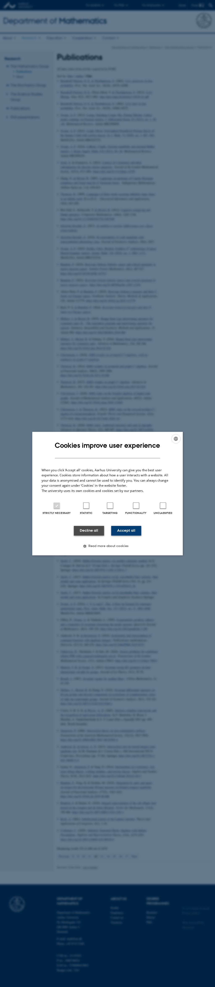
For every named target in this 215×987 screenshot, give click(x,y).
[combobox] (176, 439)
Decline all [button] (89, 530)
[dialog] (107, 493)
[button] (107, 546)
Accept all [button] (126, 530)
